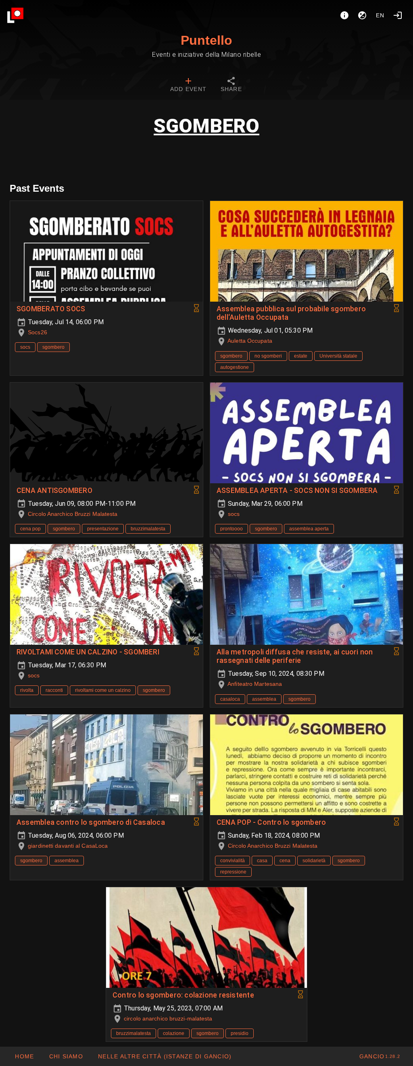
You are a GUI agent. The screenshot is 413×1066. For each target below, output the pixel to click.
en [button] (380, 15)
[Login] (398, 15)
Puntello (206, 40)
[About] (344, 15)
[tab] (188, 85)
